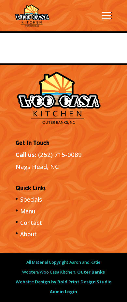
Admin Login (63, 291)
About (28, 234)
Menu (27, 211)
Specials (31, 199)
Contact (31, 222)
